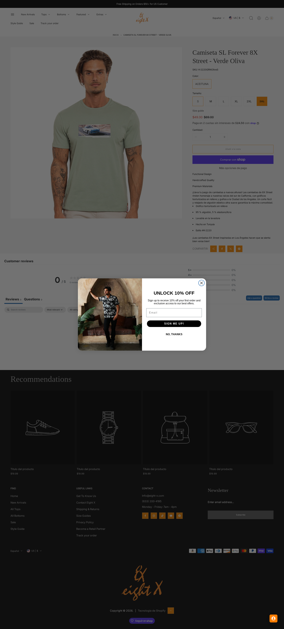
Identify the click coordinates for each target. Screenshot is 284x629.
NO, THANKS (174, 334)
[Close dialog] (201, 283)
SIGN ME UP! (174, 323)
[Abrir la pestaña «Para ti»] (273, 618)
